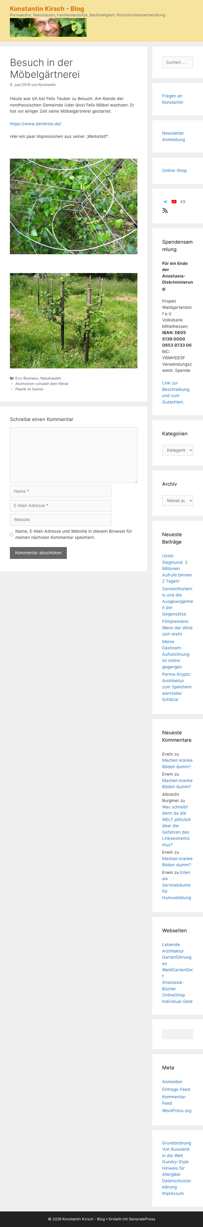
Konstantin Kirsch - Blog (47, 8)
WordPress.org (176, 1110)
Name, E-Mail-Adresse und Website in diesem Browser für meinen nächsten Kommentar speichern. (73, 534)
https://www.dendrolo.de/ (35, 123)
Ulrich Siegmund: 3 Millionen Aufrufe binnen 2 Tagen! (177, 568)
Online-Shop (174, 170)
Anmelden (172, 1081)
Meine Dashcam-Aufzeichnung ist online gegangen (175, 654)
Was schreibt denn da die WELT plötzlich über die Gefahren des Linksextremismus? (176, 825)
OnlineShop (173, 995)
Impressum (173, 1193)
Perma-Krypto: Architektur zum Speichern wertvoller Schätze (177, 687)
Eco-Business (26, 378)
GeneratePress (142, 1219)
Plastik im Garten (29, 389)
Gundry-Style (175, 1161)
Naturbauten (50, 378)
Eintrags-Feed (176, 1089)
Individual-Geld (177, 1001)
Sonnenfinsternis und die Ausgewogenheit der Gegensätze (177, 601)
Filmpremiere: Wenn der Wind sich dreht (177, 627)
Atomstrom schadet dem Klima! (41, 383)
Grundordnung (176, 1143)
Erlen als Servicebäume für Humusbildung (176, 885)
